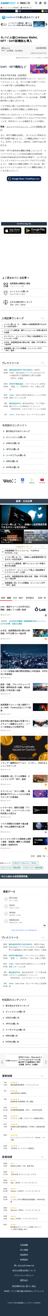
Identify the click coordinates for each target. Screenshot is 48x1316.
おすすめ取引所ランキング (21, 302)
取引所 (33, 1315)
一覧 (42, 318)
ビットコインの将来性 (11, 8)
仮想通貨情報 (41, 48)
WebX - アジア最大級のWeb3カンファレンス (24, 1291)
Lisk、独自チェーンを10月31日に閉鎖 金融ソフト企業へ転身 (15, 608)
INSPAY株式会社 (16, 384)
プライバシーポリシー (24, 1275)
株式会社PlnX (15, 403)
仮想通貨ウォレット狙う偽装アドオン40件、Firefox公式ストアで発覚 (15, 708)
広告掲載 (24, 1245)
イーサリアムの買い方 (16, 455)
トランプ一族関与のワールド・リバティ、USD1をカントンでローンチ (23, 764)
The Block (19, 50)
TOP (5, 1315)
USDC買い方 (27, 8)
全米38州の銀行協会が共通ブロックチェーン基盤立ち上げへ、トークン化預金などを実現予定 (15, 724)
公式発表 (10, 50)
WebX (42, 1315)
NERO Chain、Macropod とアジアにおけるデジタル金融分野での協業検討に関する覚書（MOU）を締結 (28, 947)
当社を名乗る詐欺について (24, 1270)
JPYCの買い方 (12, 449)
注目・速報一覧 (38, 856)
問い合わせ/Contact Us (24, 1266)
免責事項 (24, 1255)
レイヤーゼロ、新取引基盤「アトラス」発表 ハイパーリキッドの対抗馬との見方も (15, 810)
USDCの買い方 (13, 443)
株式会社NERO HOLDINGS (20, 370)
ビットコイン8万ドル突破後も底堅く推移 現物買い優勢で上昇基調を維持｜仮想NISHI (15, 842)
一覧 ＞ (43, 547)
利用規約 (24, 1260)
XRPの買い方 (12, 461)
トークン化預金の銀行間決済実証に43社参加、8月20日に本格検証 (23, 672)
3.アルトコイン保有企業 (33, 868)
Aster (11, 395)
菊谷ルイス (5, 48)
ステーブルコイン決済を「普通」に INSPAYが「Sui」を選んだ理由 (27, 386)
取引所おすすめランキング (18, 431)
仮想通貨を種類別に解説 (20, 283)
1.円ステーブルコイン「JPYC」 (25, 863)
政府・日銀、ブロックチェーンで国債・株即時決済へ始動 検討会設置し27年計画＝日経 (15, 687)
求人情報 (24, 1250)
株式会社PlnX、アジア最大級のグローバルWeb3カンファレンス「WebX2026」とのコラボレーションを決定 (27, 406)
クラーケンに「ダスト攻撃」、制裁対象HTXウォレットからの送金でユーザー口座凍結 (15, 794)
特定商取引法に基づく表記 (24, 1286)
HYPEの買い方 (13, 467)
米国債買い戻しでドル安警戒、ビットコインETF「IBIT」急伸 (15, 777)
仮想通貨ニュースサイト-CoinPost (28, 1303)
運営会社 (24, 1280)
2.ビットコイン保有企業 (10, 868)
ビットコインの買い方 (19, 291)
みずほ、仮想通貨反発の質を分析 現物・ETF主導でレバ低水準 (16, 631)
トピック (24, 1315)
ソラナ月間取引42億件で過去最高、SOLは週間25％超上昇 (14, 825)
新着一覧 (14, 1315)
